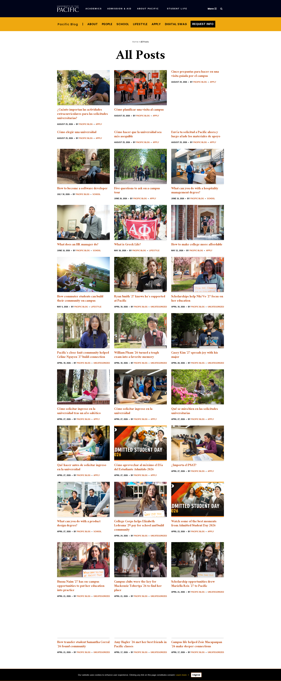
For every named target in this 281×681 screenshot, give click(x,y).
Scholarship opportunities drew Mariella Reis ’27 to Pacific (193, 584)
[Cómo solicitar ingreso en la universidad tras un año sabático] (83, 386)
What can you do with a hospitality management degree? (194, 191)
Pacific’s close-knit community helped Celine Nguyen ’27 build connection (83, 355)
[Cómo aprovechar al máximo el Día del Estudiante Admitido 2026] (140, 443)
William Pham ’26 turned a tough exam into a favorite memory (136, 355)
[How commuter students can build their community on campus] (83, 274)
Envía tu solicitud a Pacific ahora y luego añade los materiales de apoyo (195, 135)
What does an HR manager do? (78, 245)
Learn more (181, 675)
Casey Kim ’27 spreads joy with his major (194, 355)
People (107, 24)
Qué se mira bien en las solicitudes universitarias (194, 411)
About (92, 24)
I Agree (196, 674)
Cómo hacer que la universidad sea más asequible (137, 135)
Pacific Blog (68, 24)
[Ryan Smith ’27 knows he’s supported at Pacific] (140, 274)
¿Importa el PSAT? (184, 466)
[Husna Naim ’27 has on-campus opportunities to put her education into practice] (83, 559)
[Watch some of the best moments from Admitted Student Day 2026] (197, 499)
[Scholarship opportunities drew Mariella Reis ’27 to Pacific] (197, 559)
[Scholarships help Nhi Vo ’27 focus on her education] (197, 274)
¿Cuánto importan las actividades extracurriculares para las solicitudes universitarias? (82, 114)
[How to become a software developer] (83, 166)
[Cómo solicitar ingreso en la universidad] (140, 386)
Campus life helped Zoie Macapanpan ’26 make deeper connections (196, 645)
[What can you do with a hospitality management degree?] (197, 166)
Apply (156, 24)
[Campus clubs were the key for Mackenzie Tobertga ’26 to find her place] (140, 559)
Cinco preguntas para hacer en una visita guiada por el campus (195, 74)
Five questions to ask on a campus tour (137, 191)
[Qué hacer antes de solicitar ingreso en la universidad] (83, 443)
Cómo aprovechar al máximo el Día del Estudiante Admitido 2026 (138, 468)
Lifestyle (140, 24)
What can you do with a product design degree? (78, 524)
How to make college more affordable (197, 245)
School (122, 24)
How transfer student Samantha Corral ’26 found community (83, 645)
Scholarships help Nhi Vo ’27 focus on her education (197, 299)
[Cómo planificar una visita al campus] (140, 87)
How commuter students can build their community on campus (80, 299)
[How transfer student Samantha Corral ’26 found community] (83, 620)
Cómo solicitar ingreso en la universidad (133, 411)
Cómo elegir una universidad (76, 133)
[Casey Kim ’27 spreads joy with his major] (197, 330)
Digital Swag (176, 24)
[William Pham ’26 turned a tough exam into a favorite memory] (140, 330)
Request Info (203, 24)
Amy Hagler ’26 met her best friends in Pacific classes (140, 645)
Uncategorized (159, 307)
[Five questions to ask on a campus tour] (140, 166)
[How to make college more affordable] (197, 222)
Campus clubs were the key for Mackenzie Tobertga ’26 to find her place (138, 586)
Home (135, 41)
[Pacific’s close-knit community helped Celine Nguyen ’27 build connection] (83, 330)
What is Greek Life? (128, 245)
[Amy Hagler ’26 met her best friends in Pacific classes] (140, 620)
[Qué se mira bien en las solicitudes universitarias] (197, 386)
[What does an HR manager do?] (83, 222)
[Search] (221, 9)
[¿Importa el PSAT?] (197, 443)
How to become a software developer (82, 189)
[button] (133, 8)
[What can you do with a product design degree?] (83, 499)
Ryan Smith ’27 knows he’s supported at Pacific (139, 299)
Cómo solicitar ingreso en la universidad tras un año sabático (79, 411)
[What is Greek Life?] (140, 222)
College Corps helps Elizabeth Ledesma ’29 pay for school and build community (139, 526)
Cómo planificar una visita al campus (139, 110)
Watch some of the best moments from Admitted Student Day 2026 (193, 524)
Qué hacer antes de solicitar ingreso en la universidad (81, 468)
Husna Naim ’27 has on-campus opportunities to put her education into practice (80, 586)
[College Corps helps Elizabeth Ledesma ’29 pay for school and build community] (140, 499)
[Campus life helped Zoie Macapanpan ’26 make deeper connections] (197, 620)
